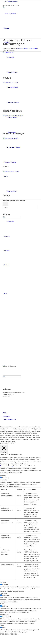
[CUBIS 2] (20, 52)
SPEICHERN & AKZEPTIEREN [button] (9, 634)
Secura (6, 195)
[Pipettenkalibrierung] (20, 83)
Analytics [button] (2, 604)
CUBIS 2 (7, 77)
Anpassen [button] (3, 444)
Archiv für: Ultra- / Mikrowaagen (17, 42)
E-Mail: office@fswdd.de (11, 1)
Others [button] (2, 625)
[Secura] (20, 171)
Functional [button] (3, 582)
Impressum (6, 416)
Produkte (25, 48)
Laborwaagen (33, 48)
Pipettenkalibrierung (12, 110)
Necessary (5, 478)
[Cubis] (20, 138)
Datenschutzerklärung (9, 419)
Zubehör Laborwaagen (13, 133)
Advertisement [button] (4, 615)
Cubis (6, 166)
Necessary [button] (3, 475)
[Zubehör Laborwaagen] (17, 116)
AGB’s (5, 413)
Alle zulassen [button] (10, 444)
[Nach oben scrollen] (0, 424)
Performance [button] (3, 593)
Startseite (19, 48)
